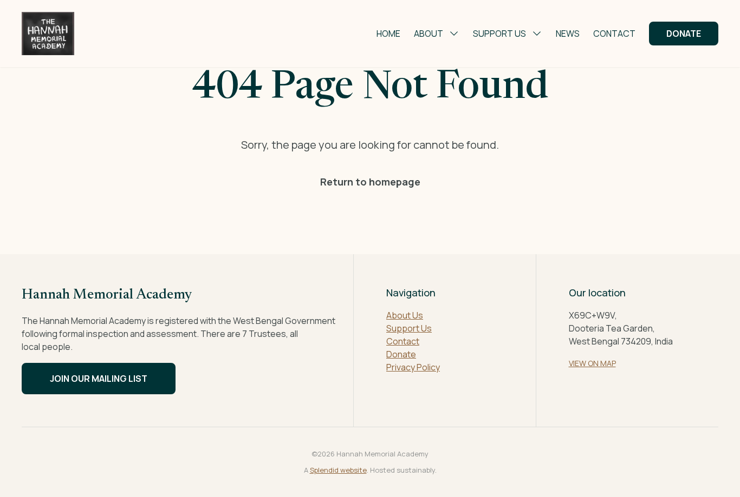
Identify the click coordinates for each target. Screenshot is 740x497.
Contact (614, 33)
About (428, 33)
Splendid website (338, 470)
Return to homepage (370, 181)
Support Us (499, 33)
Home (388, 33)
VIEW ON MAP (592, 363)
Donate (683, 33)
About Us (404, 315)
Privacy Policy (413, 367)
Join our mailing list (98, 379)
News (568, 33)
